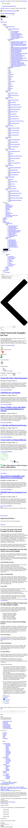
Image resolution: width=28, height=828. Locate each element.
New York (8, 758)
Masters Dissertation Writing (14, 172)
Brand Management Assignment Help (18, 58)
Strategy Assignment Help (16, 54)
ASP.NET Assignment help (14, 139)
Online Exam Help (15, 38)
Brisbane (7, 770)
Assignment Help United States (14, 200)
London (7, 750)
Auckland (8, 777)
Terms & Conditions (20, 787)
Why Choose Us (9, 213)
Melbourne (8, 765)
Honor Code (15, 788)
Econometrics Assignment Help (17, 62)
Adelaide (7, 769)
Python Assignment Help (13, 146)
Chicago (7, 763)
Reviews (7, 208)
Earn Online (7, 248)
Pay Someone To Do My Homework (16, 120)
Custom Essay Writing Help (14, 158)
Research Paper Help (10, 176)
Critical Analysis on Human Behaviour (13, 440)
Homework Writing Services (14, 104)
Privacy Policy (4, 788)
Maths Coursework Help (13, 134)
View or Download (4, 389)
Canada (4, 772)
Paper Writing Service (12, 181)
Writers (7, 203)
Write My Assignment (15, 35)
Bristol (7, 747)
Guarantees (8, 209)
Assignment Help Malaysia (13, 195)
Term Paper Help (11, 186)
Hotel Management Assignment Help (18, 65)
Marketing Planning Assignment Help (18, 41)
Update (2, 825)
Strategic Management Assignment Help (19, 53)
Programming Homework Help (14, 107)
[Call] (1, 3)
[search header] (3, 252)
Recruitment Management (16, 49)
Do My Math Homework (13, 118)
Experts (4, 735)
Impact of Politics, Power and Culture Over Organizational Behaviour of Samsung (13, 409)
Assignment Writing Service (16, 34)
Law (9, 69)
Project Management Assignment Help (19, 48)
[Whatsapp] (3, 3)
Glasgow (7, 749)
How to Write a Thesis (13, 93)
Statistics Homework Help (13, 123)
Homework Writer (12, 102)
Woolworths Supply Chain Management (14, 378)
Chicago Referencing (12, 244)
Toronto (7, 773)
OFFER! (2, 8)
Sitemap (7, 789)
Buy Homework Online (13, 116)
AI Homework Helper (12, 235)
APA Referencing (12, 239)
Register (2, 22)
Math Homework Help (13, 111)
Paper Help (10, 179)
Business (10, 83)
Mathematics (11, 67)
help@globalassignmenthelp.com (9, 6)
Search (4, 277)
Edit (1, 708)
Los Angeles (8, 761)
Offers (7, 268)
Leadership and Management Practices (14, 425)
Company (8, 254)
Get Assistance (4, 473)
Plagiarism (7, 695)
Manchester (8, 745)
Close (9, 277)
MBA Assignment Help (16, 66)
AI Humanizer (11, 236)
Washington (8, 759)
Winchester (8, 744)
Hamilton (8, 778)
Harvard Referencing (12, 242)
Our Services (8, 204)
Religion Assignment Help (16, 51)
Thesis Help (8, 90)
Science (10, 72)
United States (6, 757)
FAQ (9, 262)
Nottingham (8, 751)
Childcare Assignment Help (16, 59)
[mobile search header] (1, 12)
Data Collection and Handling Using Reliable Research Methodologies (13, 477)
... (14, 387)
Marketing (10, 88)
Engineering (10, 86)
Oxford (7, 755)
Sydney (7, 766)
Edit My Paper (11, 183)
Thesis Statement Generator (14, 231)
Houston (7, 762)
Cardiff (7, 748)
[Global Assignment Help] (8, 13)
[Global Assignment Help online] (10, 10)
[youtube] (1, 785)
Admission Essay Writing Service (15, 155)
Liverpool (8, 754)
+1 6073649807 (5, 782)
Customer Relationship (15, 61)
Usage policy (10, 788)
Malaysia (5, 771)
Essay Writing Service (10, 148)
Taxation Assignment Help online (18, 55)
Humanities (10, 76)
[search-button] (13, 14)
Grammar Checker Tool (13, 228)
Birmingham (8, 752)
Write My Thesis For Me (13, 95)
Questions (5, 218)
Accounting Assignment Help (17, 37)
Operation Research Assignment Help (18, 44)
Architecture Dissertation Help (14, 167)
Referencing (8, 237)
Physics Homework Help (13, 100)
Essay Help (10, 153)
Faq (6, 210)
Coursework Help (9, 125)
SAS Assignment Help (15, 52)
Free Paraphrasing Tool (13, 225)
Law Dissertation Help (13, 169)
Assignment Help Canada (13, 190)
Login (5, 22)
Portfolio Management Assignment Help (19, 47)
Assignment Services (10, 26)
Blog (4, 220)
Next (2, 507)
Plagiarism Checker (12, 227)
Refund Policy (3, 787)
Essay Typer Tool (12, 229)
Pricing (7, 266)
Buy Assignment (14, 32)
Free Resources (6, 222)
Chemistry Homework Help (14, 109)
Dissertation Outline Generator (14, 230)
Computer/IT (11, 74)
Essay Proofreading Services (14, 151)
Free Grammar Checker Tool (12, 215)
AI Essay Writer (9, 216)
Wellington (8, 776)
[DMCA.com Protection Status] (7, 790)
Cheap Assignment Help (16, 33)
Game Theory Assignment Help (17, 63)
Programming (8, 137)
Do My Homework (12, 114)
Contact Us (8, 214)
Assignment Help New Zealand (14, 193)
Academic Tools (9, 223)
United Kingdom (6, 743)
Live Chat (6, 703)
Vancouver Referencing (13, 246)
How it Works (9, 207)
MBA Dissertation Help (13, 174)
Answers (7, 269)
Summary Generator (12, 232)
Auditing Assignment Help (16, 56)
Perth (7, 768)
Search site (4, 276)
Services (5, 24)
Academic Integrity (23, 788)
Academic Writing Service (13, 28)
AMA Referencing (12, 243)
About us (8, 211)
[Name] (14, 327)
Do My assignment (15, 31)
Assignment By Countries (11, 188)
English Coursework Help (13, 130)
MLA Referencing (12, 241)
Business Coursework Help (14, 127)
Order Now (24, 1)
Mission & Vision (9, 206)
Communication (11, 81)
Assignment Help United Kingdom (15, 197)
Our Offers (5, 738)
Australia (5, 764)
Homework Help (9, 97)
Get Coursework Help (10, 345)
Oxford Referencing (12, 245)
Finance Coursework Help (13, 132)
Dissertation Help (9, 165)
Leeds (7, 756)
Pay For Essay (11, 160)
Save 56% (3, 1)
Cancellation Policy (11, 787)
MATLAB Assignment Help (14, 144)
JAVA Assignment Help (13, 141)
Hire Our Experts (4, 515)
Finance (10, 79)
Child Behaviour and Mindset (10, 392)
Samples (5, 217)
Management (11, 39)
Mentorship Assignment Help (17, 42)
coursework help (4, 638)
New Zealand (6, 775)
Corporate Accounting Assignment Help (19, 60)
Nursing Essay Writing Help (14, 162)
